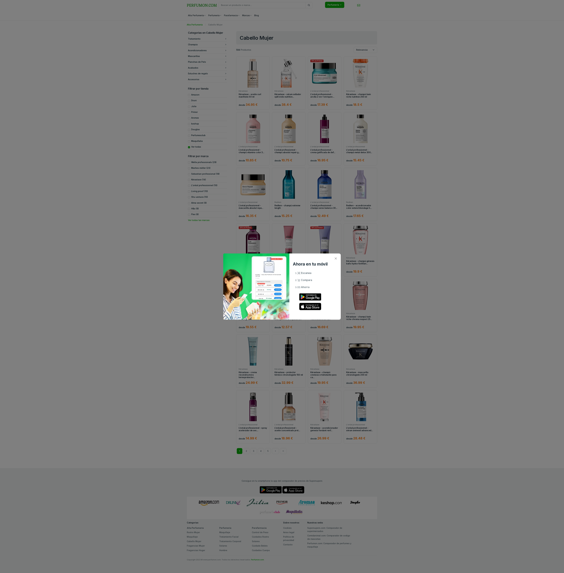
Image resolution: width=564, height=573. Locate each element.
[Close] (335, 258)
